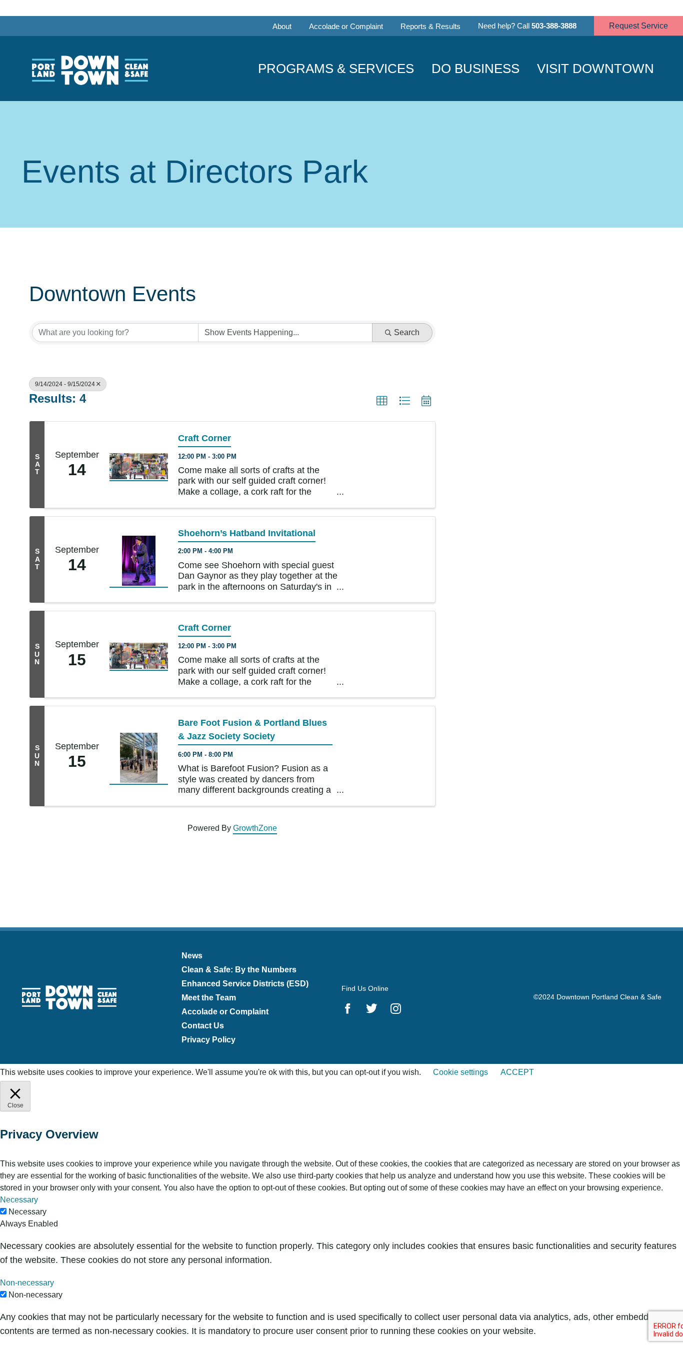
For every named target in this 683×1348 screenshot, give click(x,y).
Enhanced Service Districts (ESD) (245, 983)
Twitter (372, 1008)
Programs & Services (336, 68)
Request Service (638, 26)
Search (407, 332)
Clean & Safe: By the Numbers (239, 969)
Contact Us (203, 1025)
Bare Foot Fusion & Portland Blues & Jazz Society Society (252, 729)
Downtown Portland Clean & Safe (89, 69)
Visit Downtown (595, 68)
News (192, 955)
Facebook (348, 1008)
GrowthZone (255, 828)
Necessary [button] (19, 1199)
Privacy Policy (209, 1039)
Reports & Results (430, 26)
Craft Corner (204, 438)
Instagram (396, 1008)
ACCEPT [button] (517, 1072)
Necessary (27, 1211)
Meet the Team (209, 997)
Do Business (476, 68)
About (282, 26)
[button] (382, 401)
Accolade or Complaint (346, 26)
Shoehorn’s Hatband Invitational (247, 533)
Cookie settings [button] (460, 1072)
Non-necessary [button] (27, 1282)
